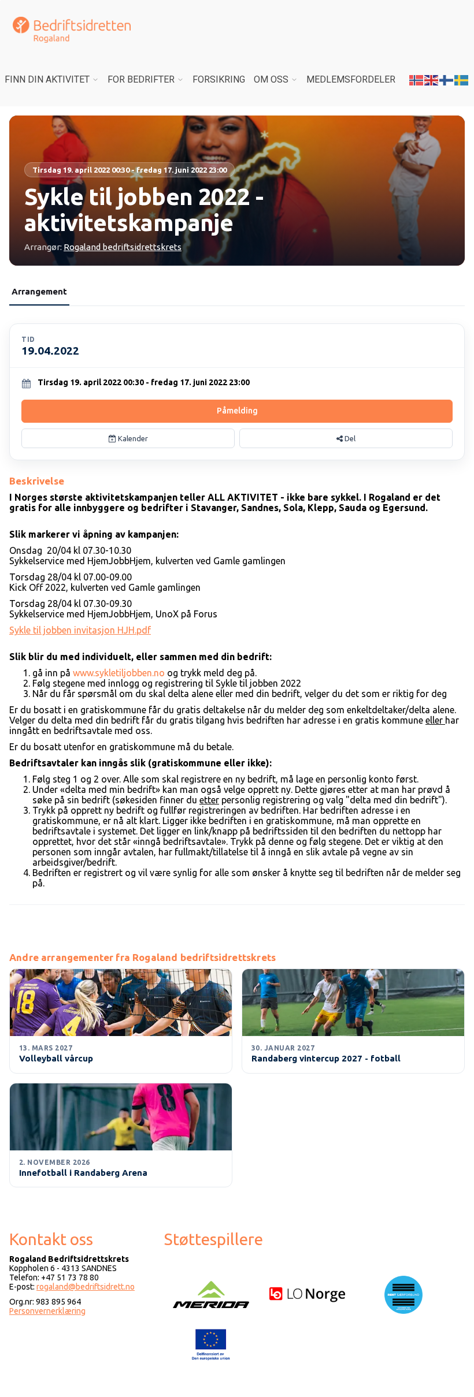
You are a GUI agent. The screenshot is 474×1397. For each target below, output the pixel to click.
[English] (431, 79)
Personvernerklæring (47, 1311)
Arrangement (39, 291)
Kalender (132, 438)
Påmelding (237, 410)
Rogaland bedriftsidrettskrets (123, 247)
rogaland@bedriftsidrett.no (85, 1286)
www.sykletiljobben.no (119, 673)
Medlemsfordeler (350, 79)
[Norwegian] (416, 79)
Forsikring (218, 79)
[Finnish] (446, 79)
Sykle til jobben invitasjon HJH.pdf (80, 630)
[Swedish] (461, 79)
